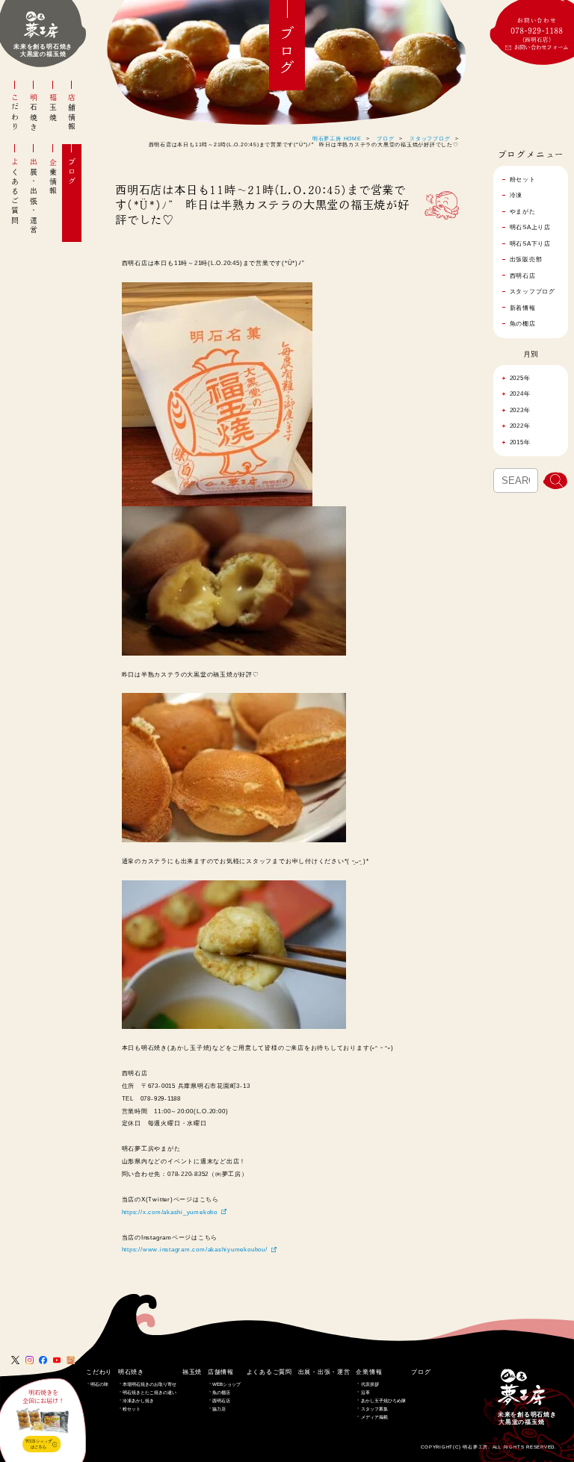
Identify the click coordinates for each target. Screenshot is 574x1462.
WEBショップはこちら (38, 1444)
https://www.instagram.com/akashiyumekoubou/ (195, 1249)
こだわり (15, 112)
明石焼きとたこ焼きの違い (149, 1392)
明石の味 (99, 1384)
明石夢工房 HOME (337, 138)
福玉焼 (53, 107)
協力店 (219, 1408)
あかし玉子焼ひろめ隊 (383, 1400)
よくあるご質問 (15, 191)
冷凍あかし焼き (138, 1400)
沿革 (365, 1392)
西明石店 (221, 1400)
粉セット (132, 1408)
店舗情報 (71, 112)
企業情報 (53, 177)
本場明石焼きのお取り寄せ (149, 1384)
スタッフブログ (430, 138)
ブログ (71, 172)
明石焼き (33, 112)
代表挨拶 (370, 1384)
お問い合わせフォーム (541, 47)
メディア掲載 (374, 1416)
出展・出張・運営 (33, 196)
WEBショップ (226, 1384)
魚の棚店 (221, 1392)
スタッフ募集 (374, 1408)
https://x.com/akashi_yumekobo (169, 1212)
